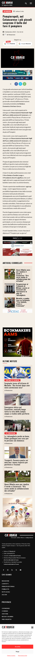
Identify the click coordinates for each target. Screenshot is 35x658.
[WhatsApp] (24, 84)
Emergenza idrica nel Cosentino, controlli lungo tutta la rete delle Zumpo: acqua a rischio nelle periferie (16, 410)
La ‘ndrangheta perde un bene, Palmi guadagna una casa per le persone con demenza (17, 438)
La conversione (10, 433)
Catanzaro (7, 11)
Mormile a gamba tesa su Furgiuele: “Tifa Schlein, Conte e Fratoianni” (23, 302)
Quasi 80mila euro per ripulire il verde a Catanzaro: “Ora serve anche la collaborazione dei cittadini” (23, 275)
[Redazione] (6, 35)
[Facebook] (16, 84)
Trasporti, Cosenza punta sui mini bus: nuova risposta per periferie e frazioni (16, 462)
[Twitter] (20, 84)
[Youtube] (20, 570)
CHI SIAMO (7, 575)
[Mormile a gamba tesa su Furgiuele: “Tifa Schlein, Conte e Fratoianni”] (9, 303)
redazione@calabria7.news (11, 564)
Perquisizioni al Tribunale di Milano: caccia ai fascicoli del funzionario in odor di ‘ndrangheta (22, 289)
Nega (17, 651)
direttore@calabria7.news (11, 560)
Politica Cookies (11, 655)
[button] (32, 627)
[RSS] (12, 570)
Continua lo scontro (12, 380)
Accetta (17, 646)
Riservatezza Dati (22, 655)
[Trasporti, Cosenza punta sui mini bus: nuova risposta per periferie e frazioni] (17, 452)
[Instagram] (8, 570)
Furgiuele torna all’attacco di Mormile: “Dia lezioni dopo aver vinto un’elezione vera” (17, 385)
